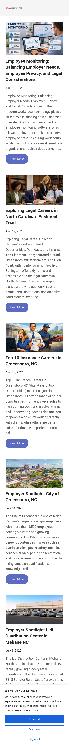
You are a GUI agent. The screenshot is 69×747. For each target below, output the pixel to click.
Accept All (34, 719)
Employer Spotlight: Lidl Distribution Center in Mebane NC (29, 636)
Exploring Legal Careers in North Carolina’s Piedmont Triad (32, 216)
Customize (35, 729)
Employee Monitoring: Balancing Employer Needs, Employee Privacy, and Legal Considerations (34, 70)
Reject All (34, 739)
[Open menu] (61, 8)
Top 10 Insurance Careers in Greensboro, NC (33, 361)
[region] (34, 715)
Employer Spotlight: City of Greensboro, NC (32, 497)
